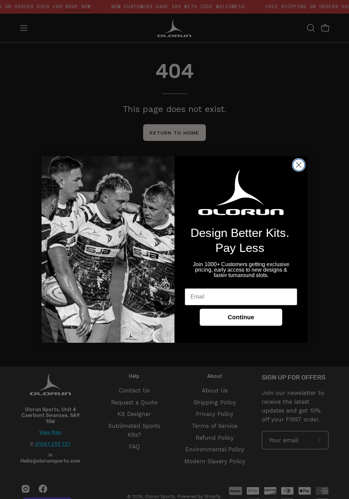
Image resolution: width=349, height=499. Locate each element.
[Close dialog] (299, 165)
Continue (241, 317)
